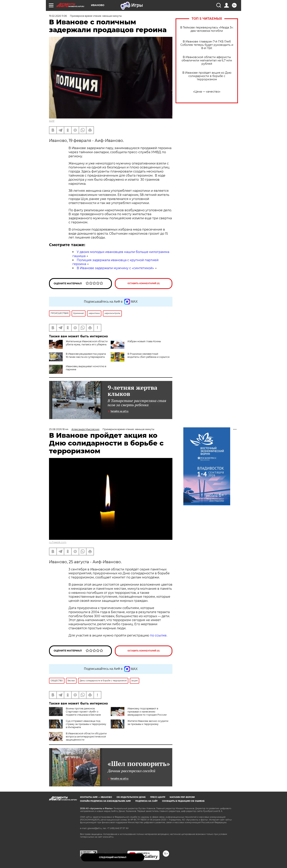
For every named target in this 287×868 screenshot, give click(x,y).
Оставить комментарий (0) (143, 283)
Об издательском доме (131, 797)
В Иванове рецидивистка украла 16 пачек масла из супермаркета (86, 355)
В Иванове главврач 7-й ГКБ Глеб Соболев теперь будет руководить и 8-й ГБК (206, 45)
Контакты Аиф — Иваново (96, 797)
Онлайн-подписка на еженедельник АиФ (105, 801)
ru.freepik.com (57, 542)
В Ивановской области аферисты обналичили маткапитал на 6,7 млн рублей (207, 60)
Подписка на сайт (146, 801)
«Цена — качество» (206, 91)
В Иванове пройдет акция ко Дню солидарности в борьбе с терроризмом (206, 76)
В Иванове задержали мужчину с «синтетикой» (115, 268)
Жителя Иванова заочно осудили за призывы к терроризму (147, 723)
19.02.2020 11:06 (58, 15)
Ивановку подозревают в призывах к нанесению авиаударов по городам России (147, 711)
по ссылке (158, 635)
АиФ (51, 120)
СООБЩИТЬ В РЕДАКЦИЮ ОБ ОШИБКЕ (183, 801)
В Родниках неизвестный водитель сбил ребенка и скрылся (148, 355)
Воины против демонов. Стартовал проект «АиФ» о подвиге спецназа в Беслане (83, 711)
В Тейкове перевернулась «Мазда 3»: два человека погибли (206, 29)
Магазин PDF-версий (182, 797)
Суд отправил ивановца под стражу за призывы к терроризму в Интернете (86, 724)
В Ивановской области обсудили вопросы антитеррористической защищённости (86, 736)
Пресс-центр (157, 797)
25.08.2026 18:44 (58, 429)
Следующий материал (112, 857)
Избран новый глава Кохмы (144, 341)
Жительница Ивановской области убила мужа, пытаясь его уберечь (87, 343)
